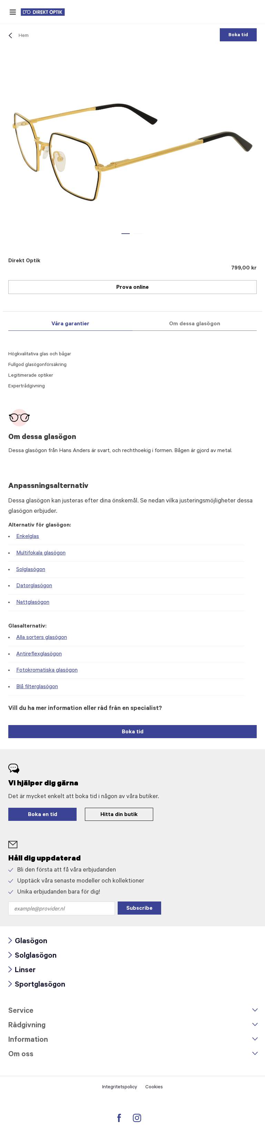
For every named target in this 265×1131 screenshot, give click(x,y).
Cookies (154, 1087)
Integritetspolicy (119, 1087)
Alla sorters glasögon (41, 637)
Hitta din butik (119, 815)
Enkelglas (27, 536)
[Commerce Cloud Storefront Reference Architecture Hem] (46, 12)
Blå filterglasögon (37, 687)
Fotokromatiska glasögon (47, 670)
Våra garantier (70, 324)
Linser (22, 971)
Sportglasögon (36, 985)
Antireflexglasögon (39, 654)
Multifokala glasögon (41, 553)
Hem (24, 36)
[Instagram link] (137, 1118)
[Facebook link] (119, 1118)
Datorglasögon (34, 586)
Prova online (132, 288)
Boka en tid (42, 815)
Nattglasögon (32, 602)
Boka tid (238, 35)
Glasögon (27, 942)
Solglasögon (30, 570)
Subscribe (139, 909)
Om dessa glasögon (194, 324)
